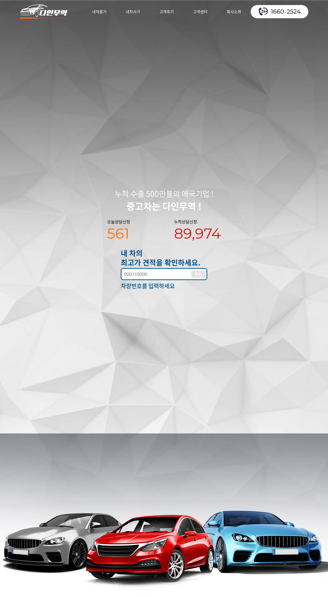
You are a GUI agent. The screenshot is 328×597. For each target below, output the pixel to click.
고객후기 (166, 11)
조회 (198, 274)
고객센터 (200, 11)
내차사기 (133, 11)
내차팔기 (99, 11)
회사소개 (234, 11)
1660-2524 (286, 11)
